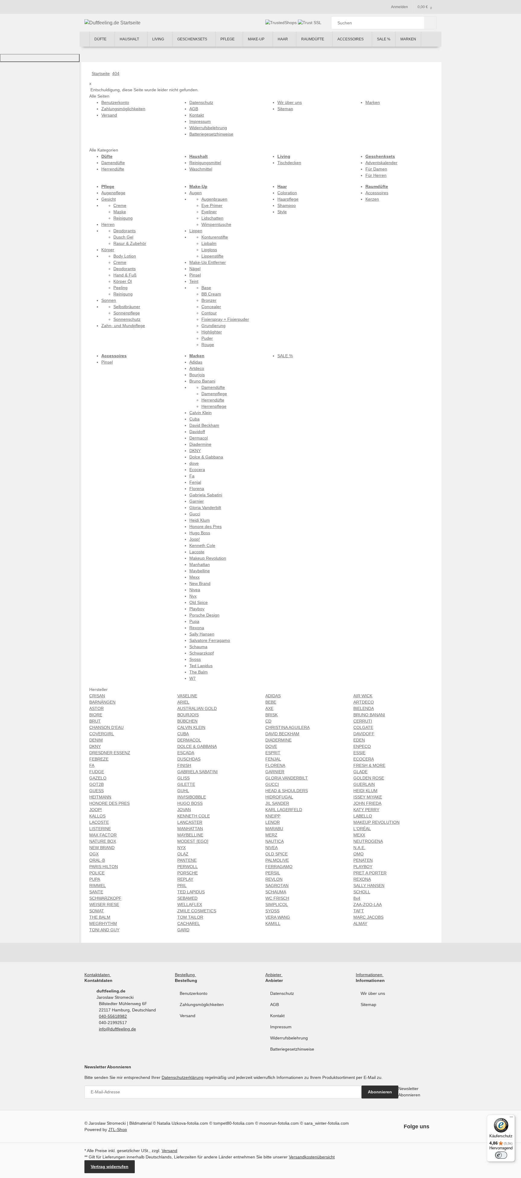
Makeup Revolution (207, 558)
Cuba (194, 419)
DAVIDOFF (363, 733)
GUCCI (272, 784)
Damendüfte (113, 162)
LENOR (272, 822)
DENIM (96, 740)
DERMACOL (189, 740)
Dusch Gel (123, 237)
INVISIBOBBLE (191, 797)
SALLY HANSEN (368, 885)
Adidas (195, 362)
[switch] (501, 1155)
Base (206, 287)
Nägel (195, 268)
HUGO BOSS (190, 803)
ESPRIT (272, 752)
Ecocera (197, 469)
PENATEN (363, 860)
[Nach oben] (40, 58)
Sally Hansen (201, 634)
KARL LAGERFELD (283, 809)
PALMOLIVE (277, 860)
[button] (98, 974)
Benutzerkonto (193, 993)
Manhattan (199, 564)
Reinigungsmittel (205, 162)
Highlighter (211, 332)
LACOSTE (99, 822)
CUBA (183, 733)
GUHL (183, 790)
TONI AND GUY (104, 929)
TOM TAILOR (190, 917)
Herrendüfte (112, 169)
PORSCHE (187, 872)
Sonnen (108, 300)
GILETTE (186, 784)
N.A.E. (359, 847)
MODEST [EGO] (192, 841)
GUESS (96, 790)
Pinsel (195, 275)
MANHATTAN (190, 828)
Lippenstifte (212, 256)
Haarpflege (287, 199)
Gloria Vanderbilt (205, 507)
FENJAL (273, 759)
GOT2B (96, 784)
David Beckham (204, 425)
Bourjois (197, 374)
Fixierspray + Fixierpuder (225, 319)
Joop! (194, 539)
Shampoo (286, 205)
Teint (193, 281)
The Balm (198, 672)
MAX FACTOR (103, 835)
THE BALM (99, 917)
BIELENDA (363, 708)
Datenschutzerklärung (183, 1077)
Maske (119, 211)
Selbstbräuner (126, 306)
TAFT (358, 910)
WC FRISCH (277, 898)
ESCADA (185, 752)
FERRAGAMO (278, 866)
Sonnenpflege (126, 313)
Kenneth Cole (202, 545)
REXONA (362, 879)
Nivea (194, 589)
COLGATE (363, 727)
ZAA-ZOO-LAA (367, 904)
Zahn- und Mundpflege (123, 325)
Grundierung (213, 325)
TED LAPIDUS (191, 891)
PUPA (94, 879)
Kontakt (277, 1015)
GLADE (360, 771)
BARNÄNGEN (102, 702)
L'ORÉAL (362, 828)
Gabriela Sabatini (205, 494)
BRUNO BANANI (369, 714)
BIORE (95, 714)
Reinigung (123, 218)
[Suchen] (430, 22)
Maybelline (199, 570)
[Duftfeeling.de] (84, 39)
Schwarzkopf (201, 653)
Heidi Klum (199, 520)
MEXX (359, 835)
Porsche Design (204, 615)
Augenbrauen (214, 199)
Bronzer (208, 300)
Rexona (196, 627)
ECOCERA (363, 759)
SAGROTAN (277, 885)
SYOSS (272, 910)
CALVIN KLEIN (191, 727)
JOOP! (95, 809)
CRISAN (97, 695)
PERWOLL (187, 866)
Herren (108, 224)
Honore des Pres (205, 526)
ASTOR (96, 708)
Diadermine (200, 444)
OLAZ (182, 853)
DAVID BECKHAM (282, 733)
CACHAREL (188, 923)
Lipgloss (209, 249)
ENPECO (362, 746)
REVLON (274, 879)
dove (194, 463)
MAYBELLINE (190, 835)
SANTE (96, 891)
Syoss (195, 659)
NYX (181, 847)
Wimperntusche (216, 224)
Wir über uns (373, 993)
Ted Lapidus (201, 665)
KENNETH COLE (193, 816)
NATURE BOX (102, 841)
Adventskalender (381, 162)
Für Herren (376, 175)
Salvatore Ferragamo (209, 640)
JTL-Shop (117, 1129)
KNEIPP (272, 816)
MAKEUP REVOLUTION (376, 822)
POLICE (97, 872)
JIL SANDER (277, 803)
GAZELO (97, 778)
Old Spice (198, 602)
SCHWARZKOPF (105, 898)
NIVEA (271, 847)
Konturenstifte (214, 237)
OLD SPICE (276, 853)
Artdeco (196, 368)
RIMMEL (97, 885)
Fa (191, 475)
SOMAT (96, 910)
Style (282, 211)
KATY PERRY (366, 809)
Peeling (120, 287)
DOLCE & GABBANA (197, 746)
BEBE (270, 702)
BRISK (271, 714)
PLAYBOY (362, 866)
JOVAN (184, 809)
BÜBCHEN (187, 721)
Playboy (196, 608)
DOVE (271, 746)
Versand (187, 1015)
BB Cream (211, 294)
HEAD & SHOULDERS (286, 790)
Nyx (193, 596)
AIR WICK (362, 695)
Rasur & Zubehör (129, 243)
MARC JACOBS (368, 917)
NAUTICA (274, 841)
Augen (195, 192)
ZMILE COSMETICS (196, 910)
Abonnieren (380, 1091)
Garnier (196, 501)
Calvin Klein (200, 412)
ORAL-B (97, 860)
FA (91, 765)
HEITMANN (100, 797)
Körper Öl (122, 281)
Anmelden (399, 7)
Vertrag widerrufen (109, 1166)
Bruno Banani (202, 381)
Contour (209, 313)
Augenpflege (113, 192)
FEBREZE (99, 759)
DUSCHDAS (189, 759)
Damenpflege (214, 393)
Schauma (198, 646)
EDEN (359, 740)
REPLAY (185, 879)
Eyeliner (209, 211)
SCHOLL (361, 891)
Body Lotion (124, 256)
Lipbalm (208, 243)
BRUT (95, 721)
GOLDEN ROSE (368, 778)
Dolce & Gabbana (206, 457)
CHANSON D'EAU (106, 727)
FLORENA (275, 765)
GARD (183, 929)
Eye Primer (212, 205)
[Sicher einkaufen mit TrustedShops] (281, 22)
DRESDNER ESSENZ (109, 752)
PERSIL (272, 872)
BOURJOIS (188, 714)
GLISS (183, 778)
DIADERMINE (278, 740)
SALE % (285, 355)
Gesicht (108, 199)
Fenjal (195, 482)
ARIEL (183, 702)
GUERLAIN (364, 784)
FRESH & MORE (369, 765)
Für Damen (376, 169)
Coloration (287, 192)
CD (268, 721)
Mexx (194, 577)
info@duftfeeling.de (117, 1028)
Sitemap (368, 1004)
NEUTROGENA (368, 841)
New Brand (199, 583)
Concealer (211, 306)
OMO (358, 853)
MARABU (274, 828)
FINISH (184, 765)
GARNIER (274, 771)
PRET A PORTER (370, 872)
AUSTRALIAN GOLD (197, 708)
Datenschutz (282, 993)
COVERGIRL (101, 733)
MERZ (271, 835)
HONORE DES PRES (109, 803)
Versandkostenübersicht (312, 1157)
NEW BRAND (102, 847)
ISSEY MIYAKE (367, 797)
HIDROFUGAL (279, 797)
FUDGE (96, 771)
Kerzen (372, 199)
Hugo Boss (199, 532)
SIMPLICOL (276, 904)
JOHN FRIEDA (367, 803)
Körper (107, 249)
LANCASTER (189, 822)
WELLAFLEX (189, 904)
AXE (269, 708)
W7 (192, 678)
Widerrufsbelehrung (289, 1038)
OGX (94, 853)
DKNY (195, 450)
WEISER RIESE (104, 904)
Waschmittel (200, 169)
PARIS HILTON (103, 866)
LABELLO (362, 816)
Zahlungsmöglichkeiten (202, 1004)
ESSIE (359, 752)
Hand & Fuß (125, 275)
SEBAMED (187, 898)
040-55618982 (113, 1016)
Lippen (195, 230)
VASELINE (187, 695)
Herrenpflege (213, 406)
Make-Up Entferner (207, 262)
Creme (119, 205)
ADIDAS (273, 695)
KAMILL (272, 923)
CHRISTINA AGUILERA (287, 727)
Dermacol (198, 438)
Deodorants (124, 230)
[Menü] (511, 1118)
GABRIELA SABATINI (197, 771)
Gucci (194, 513)
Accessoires (376, 192)
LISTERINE (100, 828)
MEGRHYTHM (103, 923)
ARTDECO (363, 702)
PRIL (182, 885)
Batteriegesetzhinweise (292, 1049)
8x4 (356, 898)
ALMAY (360, 923)
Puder (207, 338)
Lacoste (196, 551)
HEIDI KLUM (365, 790)
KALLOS (97, 816)
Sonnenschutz (127, 319)
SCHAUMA (275, 891)
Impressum (281, 1026)
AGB (274, 1004)
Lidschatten (212, 218)
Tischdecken (289, 162)
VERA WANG (277, 917)
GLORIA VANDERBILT (286, 778)
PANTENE (187, 860)
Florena (196, 488)
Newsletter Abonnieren (409, 1091)
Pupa (194, 621)
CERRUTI (362, 721)
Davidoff (197, 431)
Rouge (207, 344)
